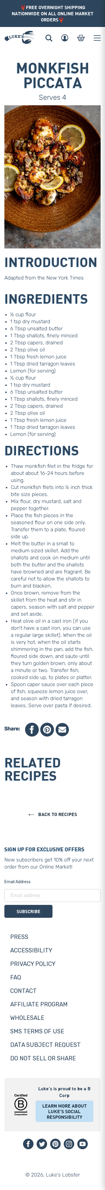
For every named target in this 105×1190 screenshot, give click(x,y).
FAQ (15, 977)
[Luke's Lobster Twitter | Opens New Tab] (41, 1144)
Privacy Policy (32, 963)
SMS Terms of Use (37, 1031)
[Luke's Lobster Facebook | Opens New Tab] (28, 1144)
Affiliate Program (39, 1004)
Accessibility (31, 950)
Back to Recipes (57, 814)
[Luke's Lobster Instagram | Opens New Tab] (69, 1144)
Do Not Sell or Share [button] (43, 1058)
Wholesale (27, 1017)
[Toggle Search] (49, 38)
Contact (23, 990)
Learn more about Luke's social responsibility (64, 1111)
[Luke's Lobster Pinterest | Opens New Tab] (55, 1144)
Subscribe (28, 911)
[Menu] (97, 38)
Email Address (17, 881)
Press (19, 936)
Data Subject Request (45, 1044)
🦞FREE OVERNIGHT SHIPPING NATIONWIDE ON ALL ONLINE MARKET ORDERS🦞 (52, 13)
